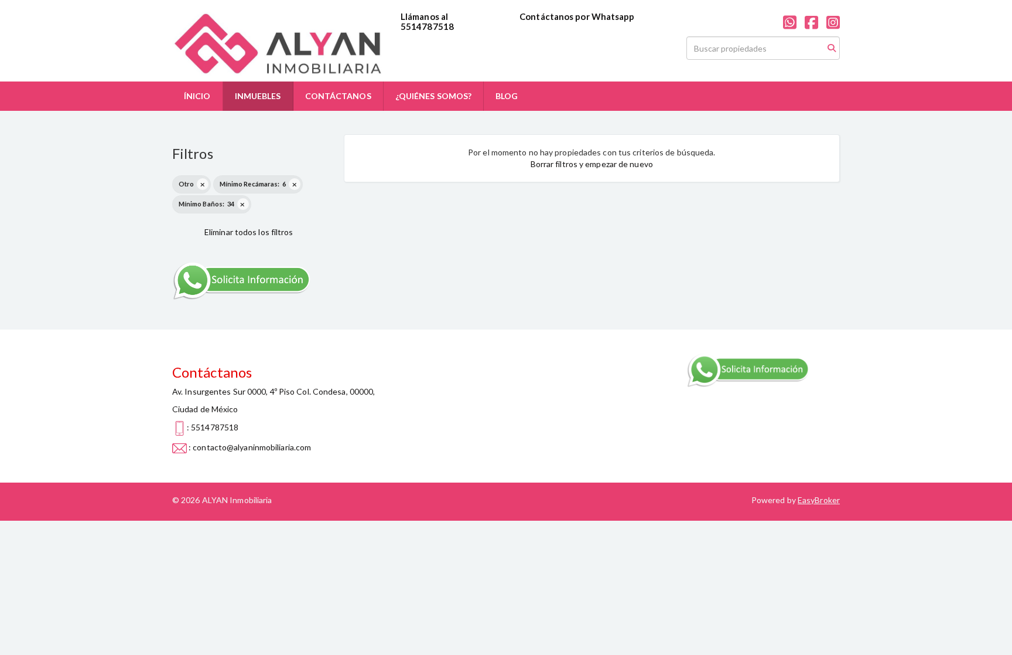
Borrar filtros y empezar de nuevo (592, 164)
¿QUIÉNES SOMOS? (433, 96)
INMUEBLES (258, 96)
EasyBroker (819, 500)
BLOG (506, 96)
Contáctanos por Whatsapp (576, 16)
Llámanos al (424, 16)
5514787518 (427, 26)
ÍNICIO (197, 96)
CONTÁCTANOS (338, 96)
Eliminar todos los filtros (248, 232)
